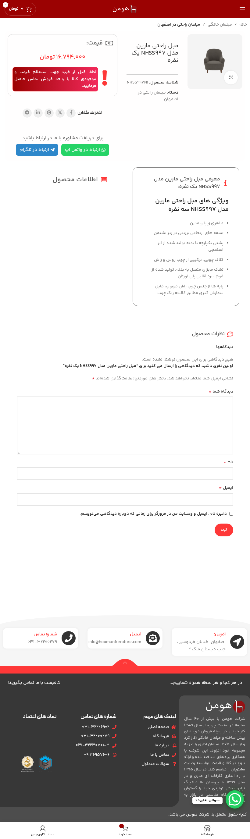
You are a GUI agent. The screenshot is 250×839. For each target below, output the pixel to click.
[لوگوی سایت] (125, 9)
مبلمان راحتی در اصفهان (178, 24)
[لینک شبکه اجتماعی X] (60, 113)
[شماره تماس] (69, 638)
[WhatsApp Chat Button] (235, 799)
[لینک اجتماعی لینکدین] (38, 113)
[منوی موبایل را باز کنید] (242, 9)
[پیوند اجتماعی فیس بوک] (71, 113)
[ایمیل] (153, 638)
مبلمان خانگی (220, 24)
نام (228, 462)
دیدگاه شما (221, 391)
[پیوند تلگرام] (27, 113)
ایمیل (226, 488)
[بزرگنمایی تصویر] (231, 77)
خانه (243, 24)
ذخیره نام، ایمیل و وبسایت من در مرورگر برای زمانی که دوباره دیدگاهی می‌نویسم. (153, 513)
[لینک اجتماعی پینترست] (49, 113)
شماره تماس (45, 634)
